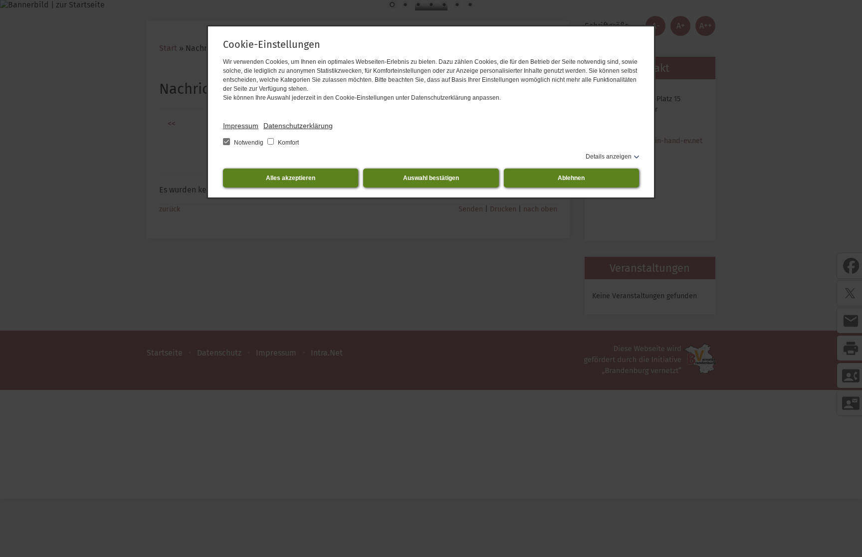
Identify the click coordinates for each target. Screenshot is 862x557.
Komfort (287, 142)
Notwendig (248, 142)
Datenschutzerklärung (298, 126)
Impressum (240, 126)
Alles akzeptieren (290, 178)
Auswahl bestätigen (431, 178)
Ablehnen (571, 178)
